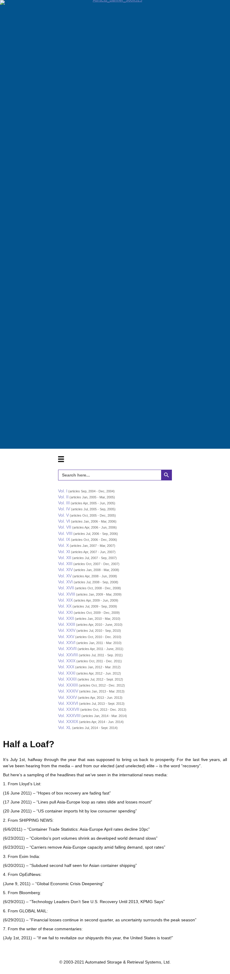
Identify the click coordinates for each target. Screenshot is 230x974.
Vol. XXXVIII (69, 715)
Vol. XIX (65, 600)
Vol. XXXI (66, 673)
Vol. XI (64, 551)
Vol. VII (64, 527)
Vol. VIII (65, 533)
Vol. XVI (65, 581)
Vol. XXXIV (68, 691)
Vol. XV (65, 575)
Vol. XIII (65, 563)
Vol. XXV (66, 636)
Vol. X (63, 545)
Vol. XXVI (66, 642)
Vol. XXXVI (68, 703)
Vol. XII (64, 557)
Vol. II (63, 496)
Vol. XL (64, 727)
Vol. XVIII (66, 594)
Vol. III (64, 502)
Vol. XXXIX (68, 721)
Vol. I (62, 490)
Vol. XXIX (66, 660)
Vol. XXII (66, 618)
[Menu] (61, 459)
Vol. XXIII (66, 624)
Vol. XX (65, 606)
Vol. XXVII (67, 648)
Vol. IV (64, 508)
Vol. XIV (65, 569)
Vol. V (63, 515)
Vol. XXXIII (68, 685)
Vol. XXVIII (68, 654)
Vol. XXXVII (68, 709)
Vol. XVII (66, 587)
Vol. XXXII (67, 679)
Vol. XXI (65, 612)
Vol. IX (64, 539)
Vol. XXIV (66, 630)
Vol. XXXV (67, 697)
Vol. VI (64, 521)
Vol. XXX (66, 666)
